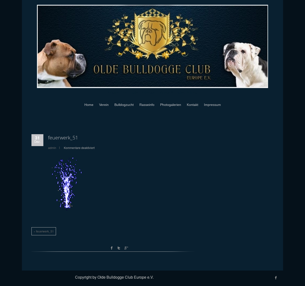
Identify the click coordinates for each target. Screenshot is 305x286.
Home (88, 105)
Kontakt (192, 105)
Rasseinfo (146, 105)
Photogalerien (170, 105)
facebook (111, 247)
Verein (104, 105)
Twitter (118, 247)
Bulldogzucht (124, 105)
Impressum (212, 105)
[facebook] (276, 277)
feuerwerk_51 (63, 137)
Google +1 (126, 247)
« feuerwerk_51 (44, 231)
